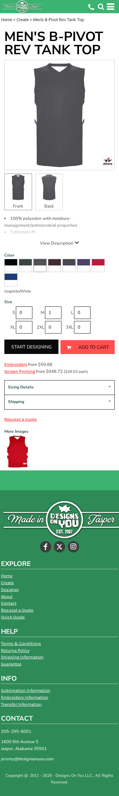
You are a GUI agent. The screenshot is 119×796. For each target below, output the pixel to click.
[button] (101, 6)
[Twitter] (59, 546)
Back (49, 206)
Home (6, 19)
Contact (9, 603)
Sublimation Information (25, 690)
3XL (69, 327)
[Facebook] (45, 546)
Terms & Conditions (21, 643)
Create (23, 19)
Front (18, 206)
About (7, 596)
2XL (40, 327)
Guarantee (11, 663)
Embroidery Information (24, 697)
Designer (10, 589)
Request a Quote (17, 610)
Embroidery (15, 364)
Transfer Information (21, 704)
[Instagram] (73, 546)
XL (12, 327)
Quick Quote (13, 617)
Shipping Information (22, 657)
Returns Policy (15, 650)
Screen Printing (19, 371)
